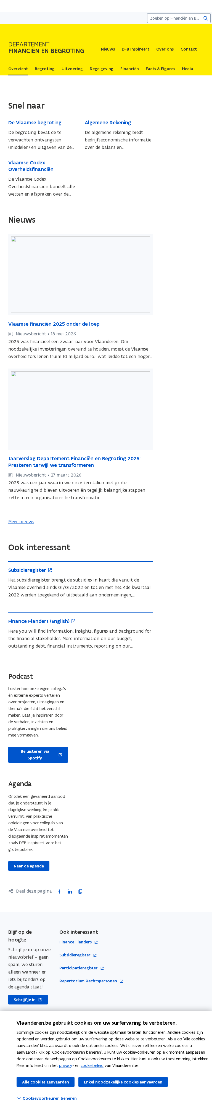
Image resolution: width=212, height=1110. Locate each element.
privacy (65, 1065)
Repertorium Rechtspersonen (88, 981)
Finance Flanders (76, 942)
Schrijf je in (22, 999)
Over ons (165, 49)
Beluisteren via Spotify (28, 755)
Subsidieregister (75, 955)
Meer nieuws (21, 522)
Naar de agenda (29, 866)
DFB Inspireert (135, 49)
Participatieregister (79, 968)
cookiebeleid (92, 1065)
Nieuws (108, 49)
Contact (189, 49)
